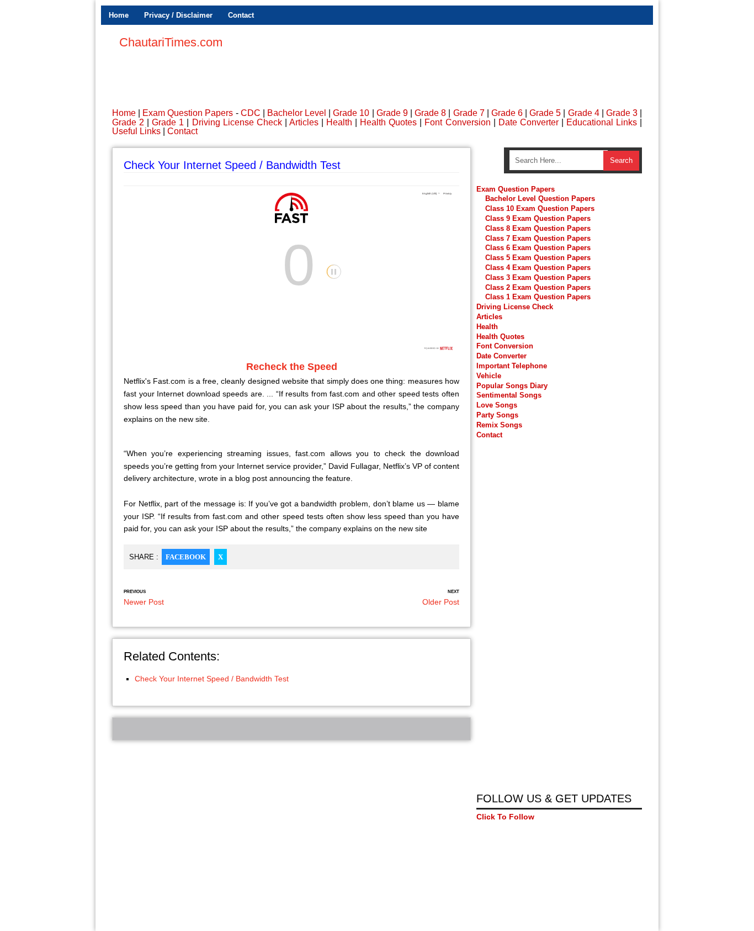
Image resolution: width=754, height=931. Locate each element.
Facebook (186, 557)
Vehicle (488, 376)
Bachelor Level (296, 113)
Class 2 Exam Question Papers (538, 287)
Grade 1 (168, 122)
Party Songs (497, 415)
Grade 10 (351, 113)
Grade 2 (128, 122)
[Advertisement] (441, 61)
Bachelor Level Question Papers (540, 198)
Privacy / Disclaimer (178, 15)
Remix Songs (499, 425)
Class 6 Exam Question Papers (538, 248)
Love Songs (496, 405)
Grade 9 (392, 113)
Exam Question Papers (187, 113)
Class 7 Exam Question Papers (538, 238)
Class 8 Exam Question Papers (538, 228)
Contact (241, 15)
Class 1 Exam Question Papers (538, 297)
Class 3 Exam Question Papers (539, 277)
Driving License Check (237, 122)
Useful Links (136, 131)
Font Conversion (457, 122)
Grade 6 (507, 113)
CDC (251, 113)
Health (339, 122)
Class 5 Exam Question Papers (539, 257)
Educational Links (601, 122)
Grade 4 (583, 113)
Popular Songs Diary (512, 386)
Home (119, 15)
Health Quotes (388, 122)
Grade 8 (430, 113)
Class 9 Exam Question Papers (538, 218)
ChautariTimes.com (170, 42)
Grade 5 (545, 113)
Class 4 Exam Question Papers (539, 267)
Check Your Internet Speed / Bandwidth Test (212, 678)
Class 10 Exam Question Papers (539, 208)
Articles (303, 122)
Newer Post (144, 601)
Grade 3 (622, 113)
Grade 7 (469, 113)
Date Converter (528, 122)
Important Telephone (511, 366)
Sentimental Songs (508, 395)
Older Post (440, 601)
